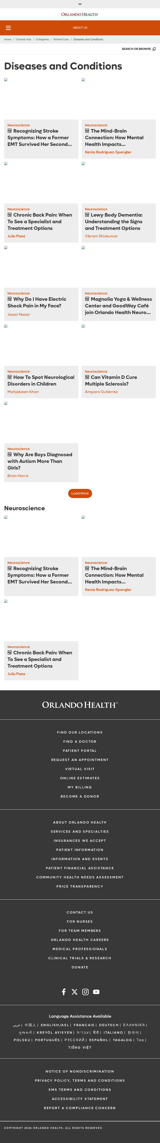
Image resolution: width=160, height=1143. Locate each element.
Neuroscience (19, 125)
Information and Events (80, 859)
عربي (16, 1025)
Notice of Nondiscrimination (80, 1071)
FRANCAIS (84, 1025)
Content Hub (23, 39)
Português (47, 1040)
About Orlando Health (80, 822)
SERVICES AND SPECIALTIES (80, 831)
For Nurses (80, 921)
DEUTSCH (109, 1025)
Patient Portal (80, 750)
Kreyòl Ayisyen (54, 1032)
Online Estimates (80, 778)
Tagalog (122, 1040)
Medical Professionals (80, 949)
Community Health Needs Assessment (80, 877)
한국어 (133, 1032)
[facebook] (63, 993)
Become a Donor (80, 796)
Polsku (22, 1040)
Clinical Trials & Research (80, 958)
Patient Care (61, 39)
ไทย (140, 1040)
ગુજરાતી (25, 1032)
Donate (80, 967)
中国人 (30, 1025)
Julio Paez (16, 236)
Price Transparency (79, 886)
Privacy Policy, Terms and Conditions (80, 1080)
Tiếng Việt (80, 1047)
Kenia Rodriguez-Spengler (108, 152)
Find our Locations (80, 732)
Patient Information (80, 850)
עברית (83, 1032)
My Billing (80, 787)
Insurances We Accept (80, 840)
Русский (75, 1040)
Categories (42, 39)
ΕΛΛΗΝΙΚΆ (134, 1025)
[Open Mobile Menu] (8, 28)
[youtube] (96, 993)
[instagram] (85, 993)
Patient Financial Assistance (80, 868)
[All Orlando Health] (80, 4)
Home (7, 39)
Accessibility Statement (80, 1099)
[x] (74, 993)
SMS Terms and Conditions (80, 1090)
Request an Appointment (80, 760)
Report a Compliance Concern (80, 1108)
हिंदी (96, 1032)
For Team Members (80, 930)
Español (99, 1040)
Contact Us (80, 912)
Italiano (113, 1032)
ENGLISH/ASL (55, 1025)
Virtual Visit (80, 769)
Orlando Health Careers (80, 940)
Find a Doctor (80, 741)
